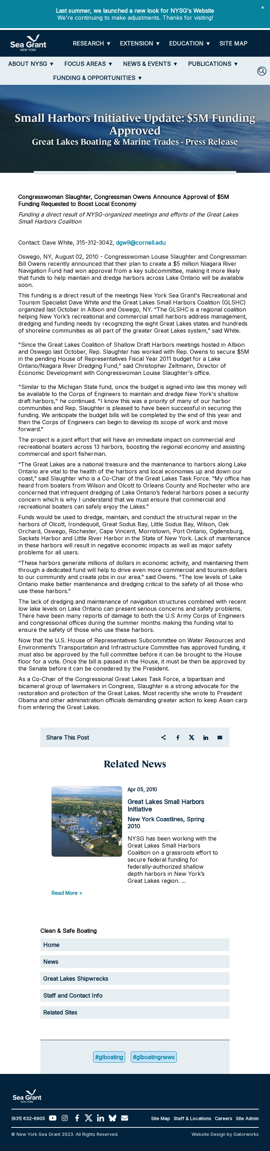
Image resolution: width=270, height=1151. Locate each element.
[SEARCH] (261, 71)
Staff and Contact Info (73, 995)
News (50, 961)
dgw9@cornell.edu (141, 242)
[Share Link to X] (191, 737)
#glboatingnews (154, 1057)
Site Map (160, 1118)
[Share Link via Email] (220, 737)
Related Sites (60, 1012)
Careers (223, 1118)
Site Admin (247, 1118)
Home (51, 944)
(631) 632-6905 (28, 1118)
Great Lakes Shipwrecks (75, 978)
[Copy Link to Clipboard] (163, 737)
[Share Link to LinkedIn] (205, 737)
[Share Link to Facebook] (177, 737)
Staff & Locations (192, 1118)
